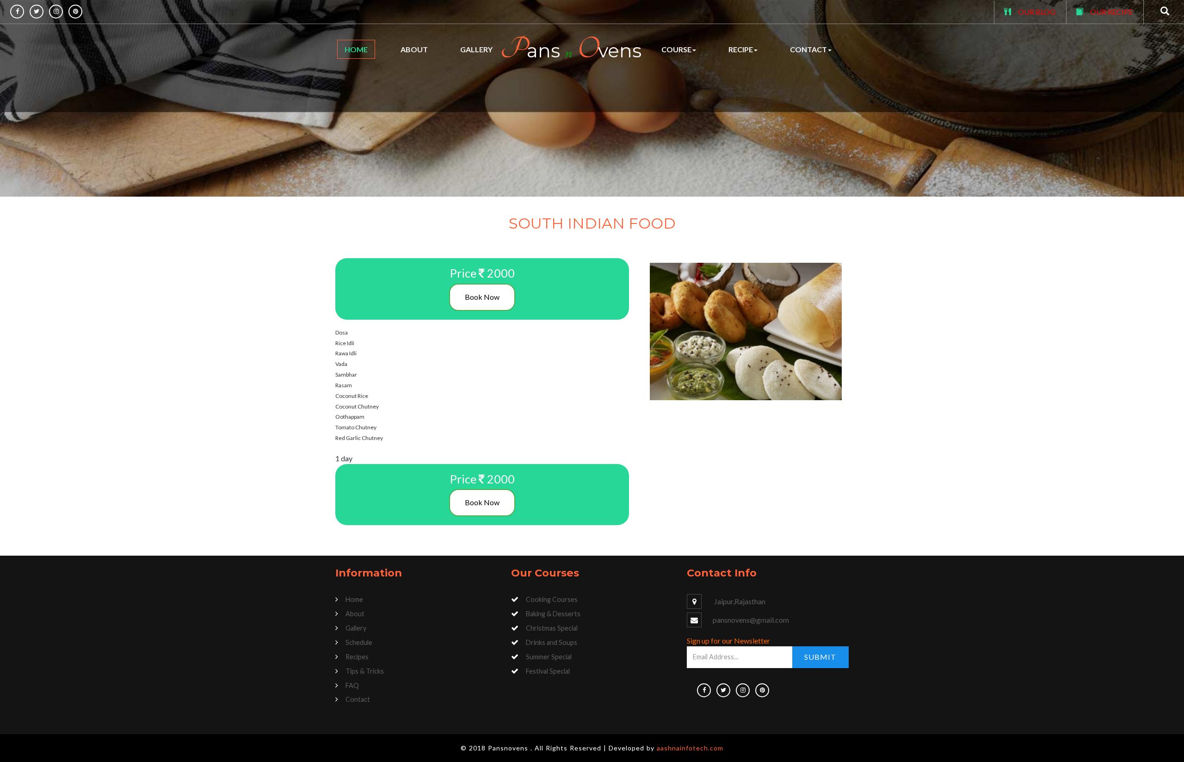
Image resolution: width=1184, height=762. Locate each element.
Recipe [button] (740, 49)
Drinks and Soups (551, 642)
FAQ (352, 685)
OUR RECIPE (1111, 11)
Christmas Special (552, 628)
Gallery (476, 49)
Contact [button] (808, 49)
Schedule (358, 642)
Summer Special (549, 657)
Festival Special (548, 671)
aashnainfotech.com (690, 748)
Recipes (357, 657)
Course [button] (676, 49)
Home (356, 49)
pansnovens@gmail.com (751, 619)
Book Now (482, 296)
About (414, 49)
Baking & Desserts (553, 614)
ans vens (570, 49)
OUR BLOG (1036, 11)
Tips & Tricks (364, 671)
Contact (357, 699)
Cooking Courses (552, 599)
